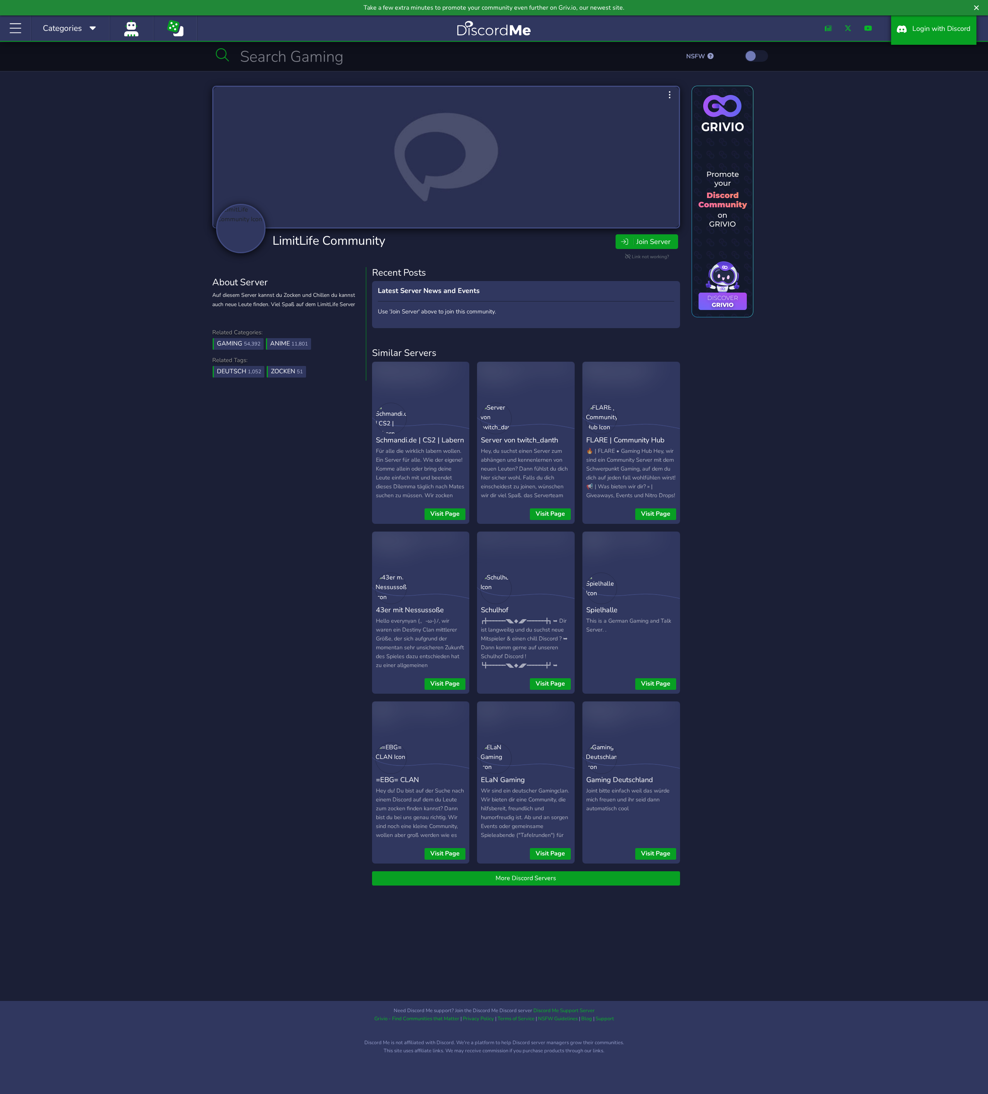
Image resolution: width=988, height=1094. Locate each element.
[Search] (222, 54)
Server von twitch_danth (519, 440)
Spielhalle (602, 610)
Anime (289, 343)
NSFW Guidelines (558, 1018)
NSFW (696, 56)
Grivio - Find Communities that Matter (416, 1018)
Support (605, 1018)
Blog (586, 1018)
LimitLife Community (328, 240)
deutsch (239, 371)
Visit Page (445, 514)
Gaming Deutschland (619, 779)
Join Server (653, 241)
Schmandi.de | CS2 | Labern (420, 440)
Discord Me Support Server (564, 1010)
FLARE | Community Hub (625, 440)
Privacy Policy (478, 1018)
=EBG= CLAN (397, 779)
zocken (287, 371)
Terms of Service (516, 1018)
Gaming (239, 343)
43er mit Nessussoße (410, 610)
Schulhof (494, 610)
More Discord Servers (526, 878)
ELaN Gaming (503, 779)
